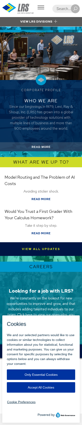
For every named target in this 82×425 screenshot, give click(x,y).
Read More (46, 148)
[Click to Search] (75, 8)
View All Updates (41, 249)
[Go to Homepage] (18, 8)
